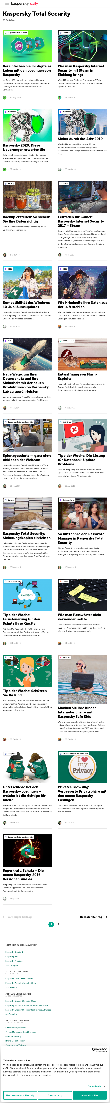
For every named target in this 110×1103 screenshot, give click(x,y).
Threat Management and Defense (20, 1032)
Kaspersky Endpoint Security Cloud (20, 983)
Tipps (65, 183)
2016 (9, 657)
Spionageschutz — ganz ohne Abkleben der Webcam (27, 458)
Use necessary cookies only (20, 1095)
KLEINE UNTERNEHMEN (16, 972)
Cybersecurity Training (15, 1045)
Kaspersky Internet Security (20, 422)
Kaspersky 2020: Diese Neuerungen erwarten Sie (24, 147)
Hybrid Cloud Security (15, 1041)
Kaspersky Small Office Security (19, 979)
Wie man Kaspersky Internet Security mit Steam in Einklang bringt (81, 70)
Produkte (11, 112)
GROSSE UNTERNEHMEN (17, 1020)
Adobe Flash (68, 341)
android (66, 657)
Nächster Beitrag (91, 917)
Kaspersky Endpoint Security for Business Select (26, 1005)
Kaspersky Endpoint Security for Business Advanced (28, 1010)
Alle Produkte (11, 988)
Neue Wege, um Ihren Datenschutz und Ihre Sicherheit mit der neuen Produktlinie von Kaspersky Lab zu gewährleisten (26, 383)
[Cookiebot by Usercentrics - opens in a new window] (94, 1050)
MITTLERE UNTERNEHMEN (18, 994)
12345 (65, 581)
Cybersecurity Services (15, 1028)
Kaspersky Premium (13, 961)
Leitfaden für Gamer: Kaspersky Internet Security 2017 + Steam (81, 221)
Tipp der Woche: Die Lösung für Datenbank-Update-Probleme (81, 460)
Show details (94, 1086)
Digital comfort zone (17, 33)
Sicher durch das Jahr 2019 (80, 139)
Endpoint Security (13, 1036)
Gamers (66, 33)
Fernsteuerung (14, 581)
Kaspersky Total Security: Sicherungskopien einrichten (27, 535)
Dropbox (11, 753)
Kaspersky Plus (11, 956)
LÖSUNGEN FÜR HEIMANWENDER (21, 945)
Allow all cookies (89, 1095)
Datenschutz (68, 500)
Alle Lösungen (11, 965)
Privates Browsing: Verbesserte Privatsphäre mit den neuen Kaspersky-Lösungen (82, 793)
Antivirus (66, 422)
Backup (10, 183)
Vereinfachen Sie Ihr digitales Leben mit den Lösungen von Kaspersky (27, 70)
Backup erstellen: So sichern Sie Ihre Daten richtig (26, 219)
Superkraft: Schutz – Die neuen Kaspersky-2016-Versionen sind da (23, 874)
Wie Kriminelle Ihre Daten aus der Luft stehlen (82, 305)
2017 (9, 269)
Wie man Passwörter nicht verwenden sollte (79, 617)
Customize (53, 1095)
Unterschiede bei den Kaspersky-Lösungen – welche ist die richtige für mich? (24, 793)
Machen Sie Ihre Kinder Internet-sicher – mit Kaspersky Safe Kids (77, 712)
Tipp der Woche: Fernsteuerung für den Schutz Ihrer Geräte (21, 619)
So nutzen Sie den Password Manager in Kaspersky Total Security (81, 538)
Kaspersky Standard (14, 952)
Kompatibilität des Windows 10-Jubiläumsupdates (26, 305)
